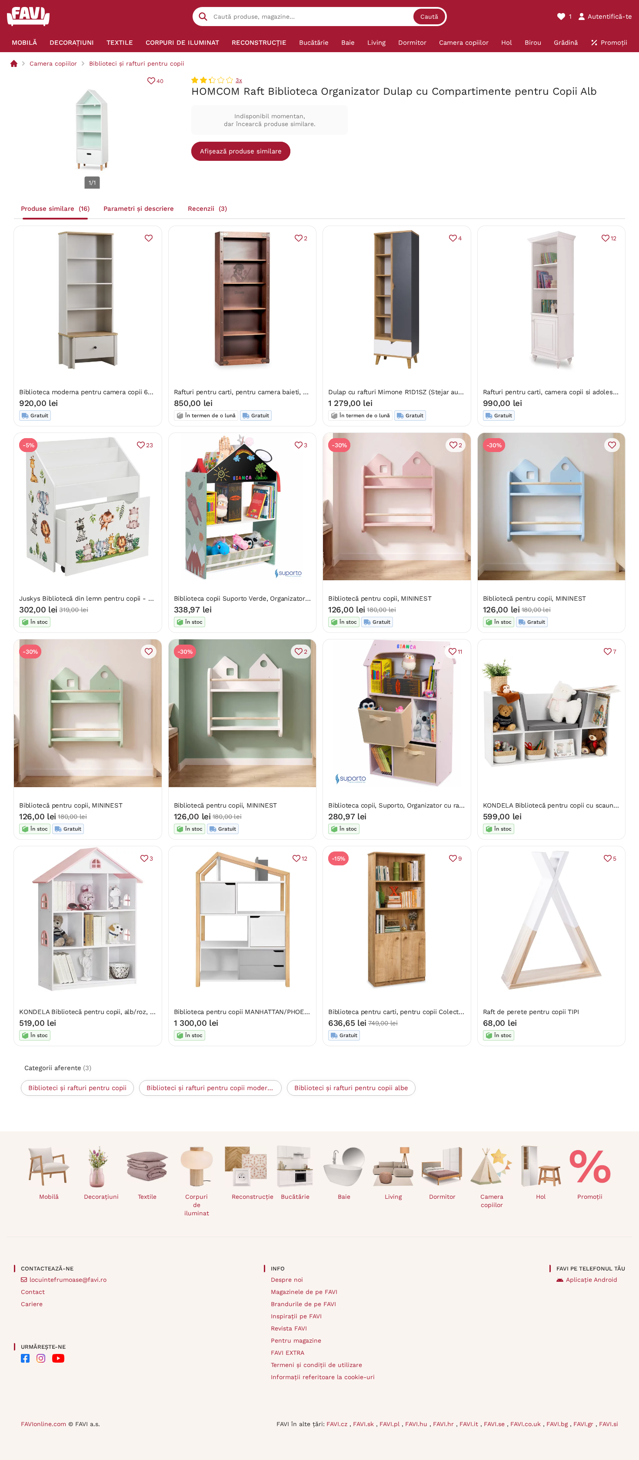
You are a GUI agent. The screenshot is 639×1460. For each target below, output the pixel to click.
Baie (344, 1196)
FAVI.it (469, 1423)
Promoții (589, 1196)
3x (239, 80)
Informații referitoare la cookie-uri (323, 1377)
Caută (429, 16)
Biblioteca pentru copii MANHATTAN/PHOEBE (243, 1012)
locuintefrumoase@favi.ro (68, 1279)
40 (159, 81)
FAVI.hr (444, 1423)
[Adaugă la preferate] (148, 238)
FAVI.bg (558, 1423)
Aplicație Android (591, 1279)
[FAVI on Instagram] (41, 1358)
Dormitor (442, 1196)
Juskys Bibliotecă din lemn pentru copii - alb (88, 598)
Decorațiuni (101, 1196)
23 (149, 445)
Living (393, 1196)
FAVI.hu (417, 1423)
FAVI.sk (364, 1423)
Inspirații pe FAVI (296, 1316)
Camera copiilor (53, 63)
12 (613, 238)
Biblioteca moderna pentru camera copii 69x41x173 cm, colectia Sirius (126, 392)
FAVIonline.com (43, 1423)
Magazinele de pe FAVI (304, 1291)
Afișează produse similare (241, 151)
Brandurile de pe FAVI (303, 1303)
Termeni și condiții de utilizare (316, 1364)
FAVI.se (495, 1423)
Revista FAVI (289, 1328)
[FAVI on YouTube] (58, 1358)
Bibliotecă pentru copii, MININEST (380, 598)
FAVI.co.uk (526, 1423)
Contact (33, 1291)
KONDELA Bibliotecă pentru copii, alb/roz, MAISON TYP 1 (106, 1012)
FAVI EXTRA (287, 1352)
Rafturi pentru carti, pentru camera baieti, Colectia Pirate (261, 392)
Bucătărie (295, 1196)
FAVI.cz (337, 1423)
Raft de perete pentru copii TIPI (531, 1012)
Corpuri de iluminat (196, 1205)
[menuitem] (24, 42)
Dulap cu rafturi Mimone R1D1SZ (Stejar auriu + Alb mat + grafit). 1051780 (439, 392)
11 (460, 651)
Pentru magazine (296, 1340)
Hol (541, 1196)
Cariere (32, 1303)
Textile (147, 1196)
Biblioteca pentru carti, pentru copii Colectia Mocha (407, 1012)
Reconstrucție (249, 1196)
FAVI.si (608, 1423)
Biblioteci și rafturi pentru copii (136, 63)
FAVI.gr (584, 1423)
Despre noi (287, 1279)
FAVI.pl (390, 1423)
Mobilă (49, 1196)
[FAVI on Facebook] (25, 1358)
